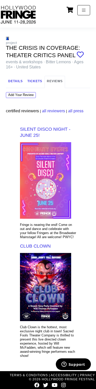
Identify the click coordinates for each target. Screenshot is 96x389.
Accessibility (64, 375)
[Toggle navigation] (83, 10)
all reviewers (53, 111)
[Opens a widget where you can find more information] (73, 364)
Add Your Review (21, 95)
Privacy (87, 375)
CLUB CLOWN (35, 246)
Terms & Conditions (29, 375)
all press (75, 111)
